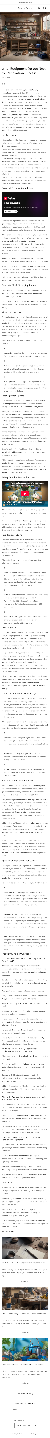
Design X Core (21, 1434)
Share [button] (6, 84)
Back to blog (27, 1393)
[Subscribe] (36, 1409)
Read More (25, 1281)
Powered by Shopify (32, 1434)
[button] (4, 8)
